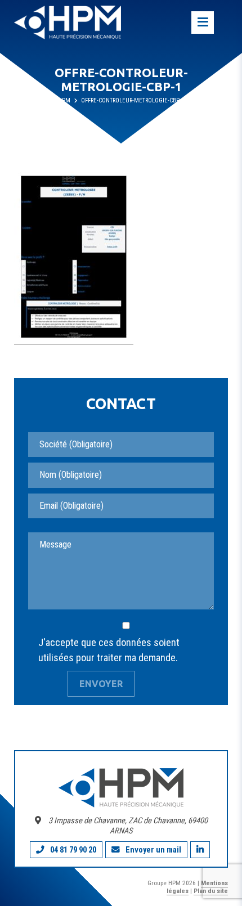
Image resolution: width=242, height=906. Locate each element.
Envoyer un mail (153, 850)
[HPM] (67, 22)
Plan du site (211, 891)
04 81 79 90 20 (73, 850)
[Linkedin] (200, 849)
